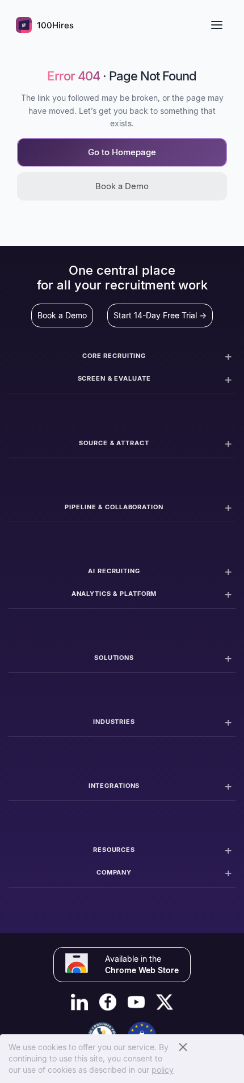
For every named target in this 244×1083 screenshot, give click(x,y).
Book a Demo (122, 186)
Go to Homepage (122, 152)
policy (163, 1070)
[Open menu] (216, 25)
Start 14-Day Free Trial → (160, 315)
